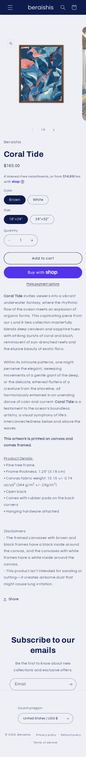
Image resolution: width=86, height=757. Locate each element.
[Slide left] (32, 130)
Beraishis (24, 735)
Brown (14, 200)
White (38, 200)
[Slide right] (53, 130)
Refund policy (71, 735)
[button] (10, 7)
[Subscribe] (70, 684)
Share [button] (14, 599)
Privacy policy (46, 735)
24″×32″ (42, 219)
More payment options (43, 284)
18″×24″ (16, 219)
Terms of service (45, 742)
